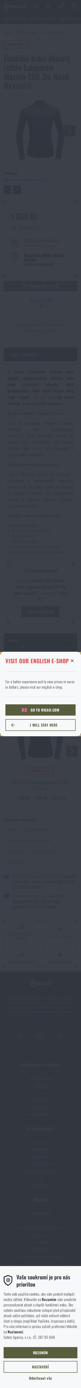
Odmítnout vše (40, 1378)
